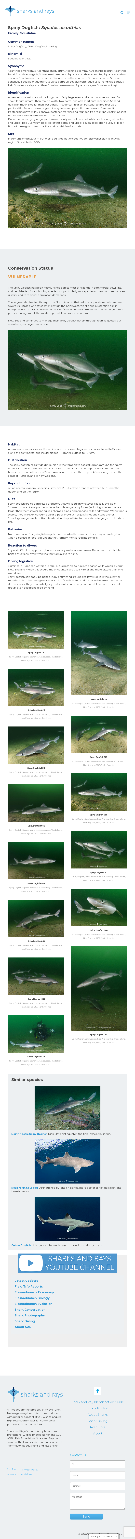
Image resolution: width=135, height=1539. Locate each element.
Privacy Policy (30, 1469)
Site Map (12, 1469)
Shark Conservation (30, 1309)
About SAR (23, 1327)
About (97, 1433)
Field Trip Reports (29, 1286)
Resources (97, 1427)
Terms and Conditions (19, 1474)
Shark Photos (98, 1408)
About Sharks (98, 1414)
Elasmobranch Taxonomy (34, 1292)
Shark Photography (30, 1315)
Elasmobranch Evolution (33, 1304)
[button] (128, 12)
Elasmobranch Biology (32, 1298)
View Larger (37, 627)
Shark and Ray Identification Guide (97, 1402)
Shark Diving (25, 1321)
